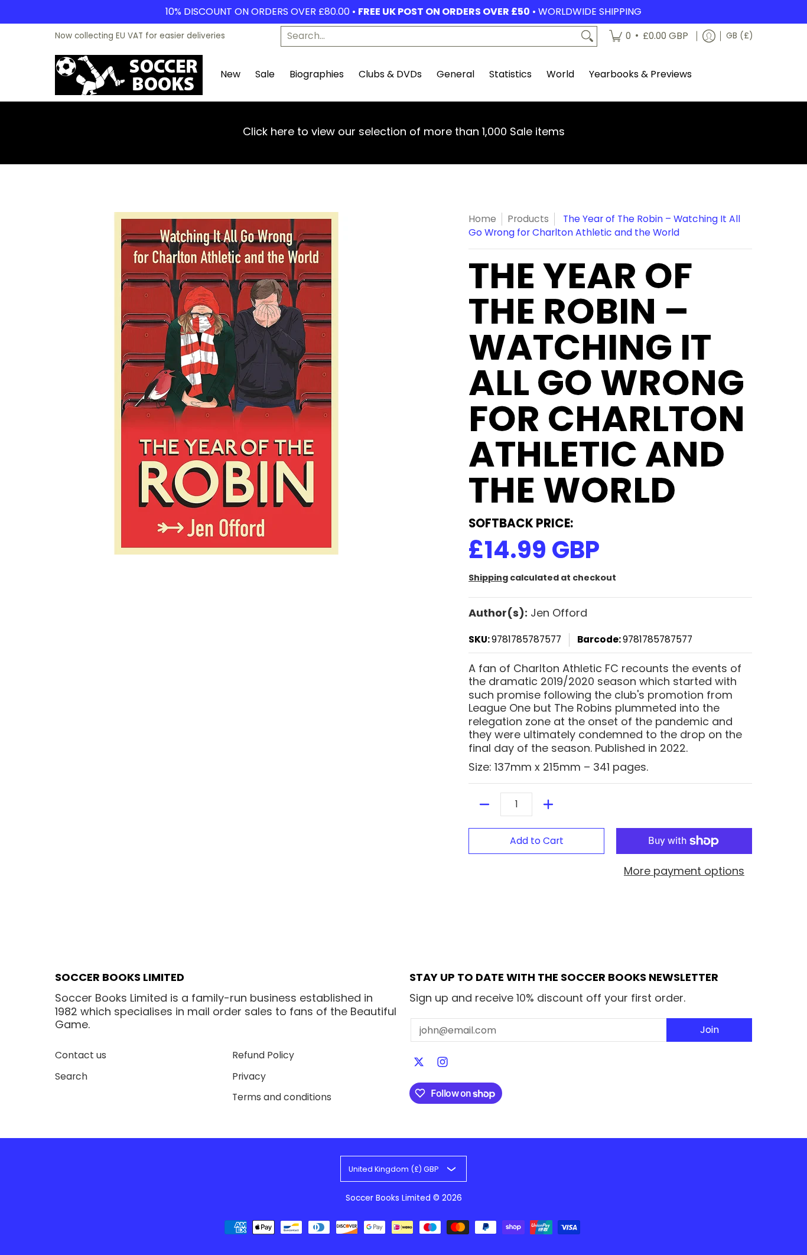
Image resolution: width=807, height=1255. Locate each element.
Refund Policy (263, 1055)
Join (709, 1029)
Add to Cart (537, 840)
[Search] (587, 36)
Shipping (488, 578)
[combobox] (429, 36)
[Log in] (709, 36)
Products (528, 219)
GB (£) (739, 35)
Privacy (249, 1076)
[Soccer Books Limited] (129, 75)
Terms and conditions (281, 1097)
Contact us (80, 1055)
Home (482, 219)
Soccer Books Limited (388, 1198)
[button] (419, 1063)
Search (71, 1076)
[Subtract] (484, 804)
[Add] (548, 804)
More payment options (684, 871)
